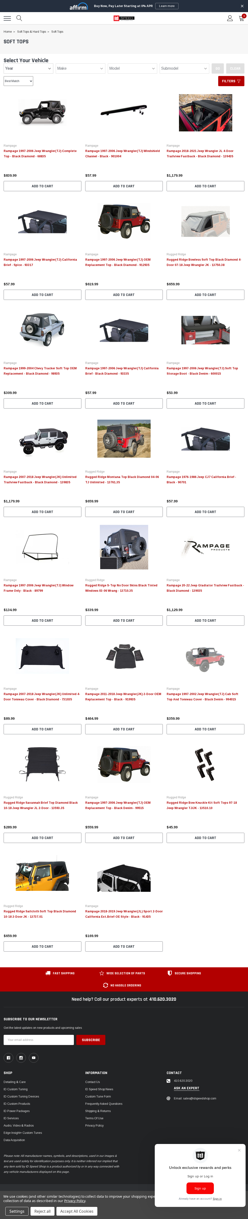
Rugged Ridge (176, 254)
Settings (16, 1211)
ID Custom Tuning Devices (21, 1096)
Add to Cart (42, 186)
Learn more (167, 6)
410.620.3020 (162, 999)
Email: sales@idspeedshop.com (195, 1098)
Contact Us (92, 1082)
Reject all (42, 1211)
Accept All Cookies (76, 1211)
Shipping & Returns (98, 1111)
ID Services (11, 1118)
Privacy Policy (94, 1125)
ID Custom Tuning (16, 1089)
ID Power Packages (17, 1111)
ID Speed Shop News (99, 1089)
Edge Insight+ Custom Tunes (23, 1133)
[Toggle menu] (7, 18)
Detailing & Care (15, 1082)
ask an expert (186, 1088)
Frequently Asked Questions (103, 1103)
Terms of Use (94, 1118)
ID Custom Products (17, 1103)
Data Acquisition (14, 1140)
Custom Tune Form (98, 1096)
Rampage (10, 145)
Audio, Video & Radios (19, 1125)
